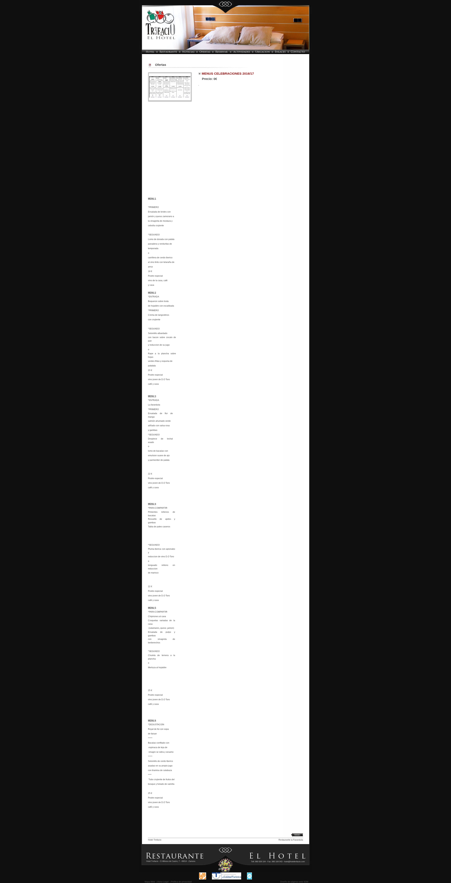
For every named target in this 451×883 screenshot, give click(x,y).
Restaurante (168, 52)
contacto (300, 52)
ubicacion (262, 52)
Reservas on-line (222, 52)
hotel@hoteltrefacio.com (294, 861)
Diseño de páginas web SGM (294, 882)
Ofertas (205, 52)
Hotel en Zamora (147, 52)
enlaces (280, 52)
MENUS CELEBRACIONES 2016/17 (227, 73)
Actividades (241, 52)
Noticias (188, 52)
